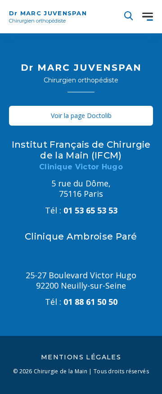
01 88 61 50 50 (81, 301)
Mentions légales (81, 357)
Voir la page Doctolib (81, 115)
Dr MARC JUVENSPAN (48, 16)
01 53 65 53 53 (81, 210)
